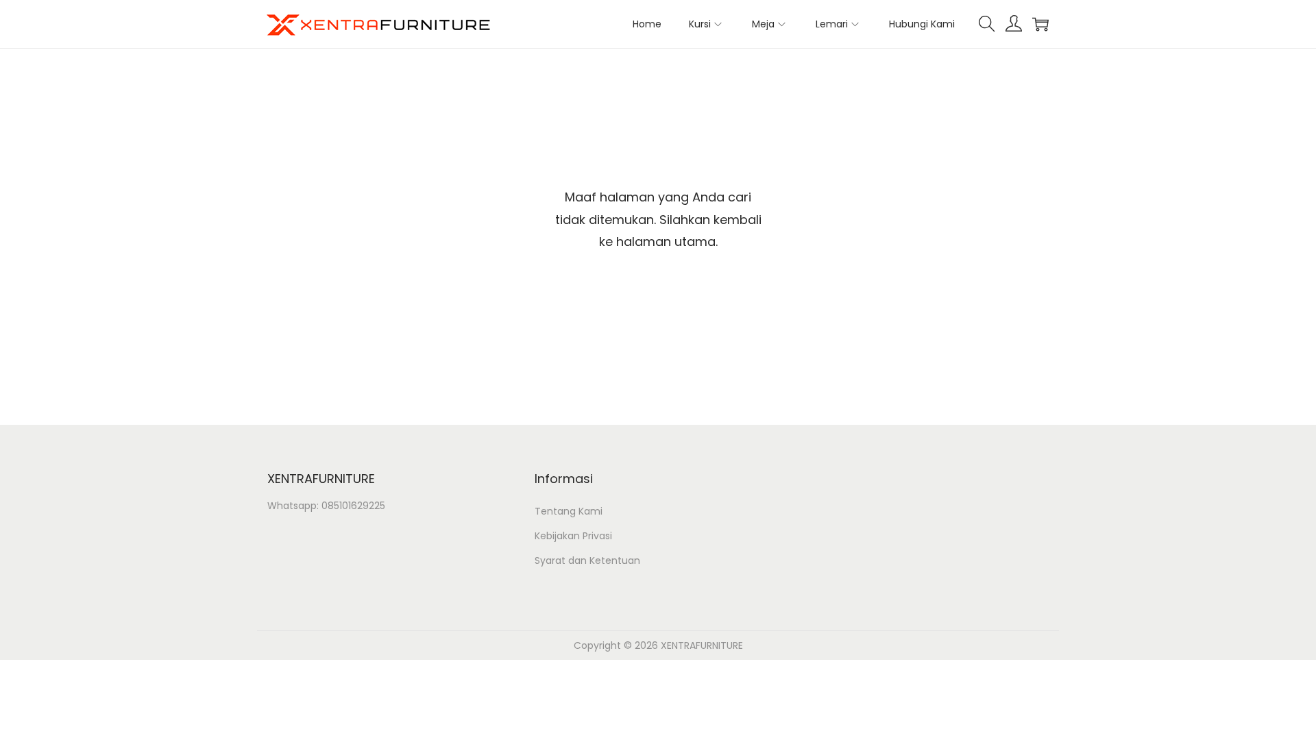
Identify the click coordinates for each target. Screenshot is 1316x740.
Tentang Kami (568, 511)
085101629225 (353, 506)
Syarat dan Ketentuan (587, 560)
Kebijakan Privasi (573, 536)
